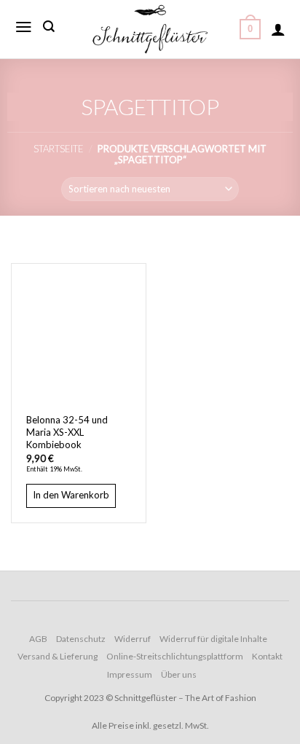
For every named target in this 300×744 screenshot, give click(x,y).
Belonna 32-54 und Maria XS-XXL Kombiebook (67, 432)
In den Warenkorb (71, 495)
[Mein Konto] (278, 29)
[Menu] (24, 27)
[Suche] (49, 26)
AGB (38, 638)
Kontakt (267, 656)
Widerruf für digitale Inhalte (213, 638)
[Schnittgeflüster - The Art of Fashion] (150, 29)
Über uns (179, 674)
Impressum (129, 674)
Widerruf (132, 638)
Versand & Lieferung (57, 656)
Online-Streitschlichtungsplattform (174, 656)
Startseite (58, 148)
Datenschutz (81, 638)
